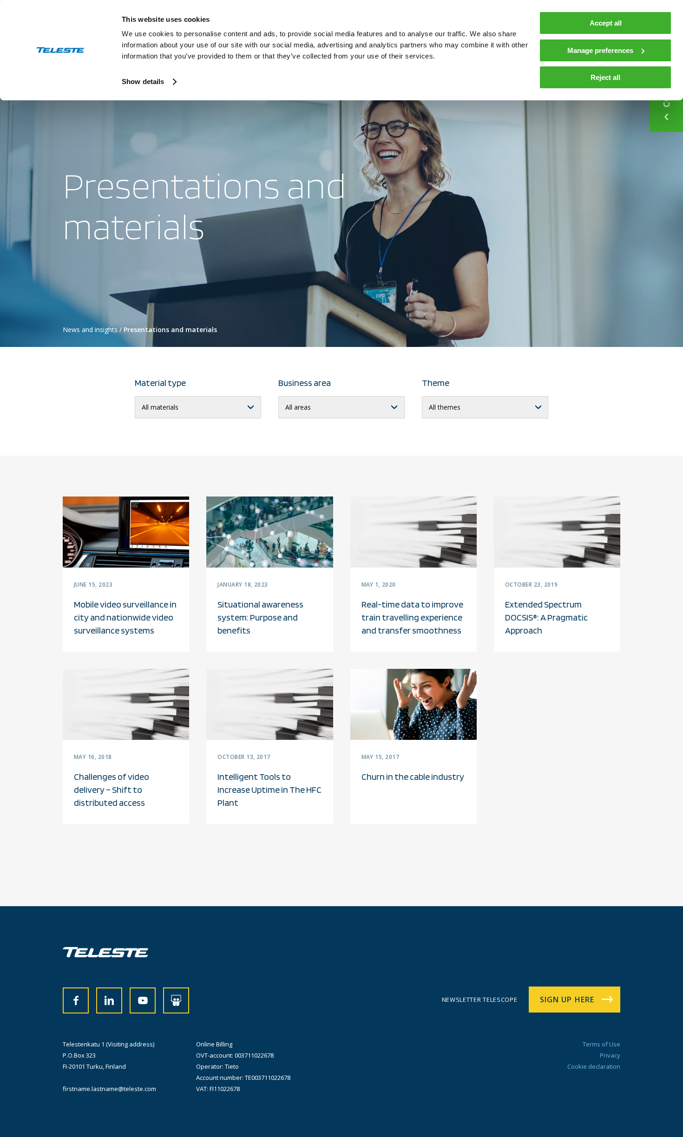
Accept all (606, 23)
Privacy (610, 1055)
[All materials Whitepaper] (198, 407)
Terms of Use (601, 1044)
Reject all (605, 77)
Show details (143, 81)
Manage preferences (600, 50)
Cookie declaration (593, 1066)
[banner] (105, 954)
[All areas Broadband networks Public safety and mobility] (341, 407)
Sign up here (567, 999)
